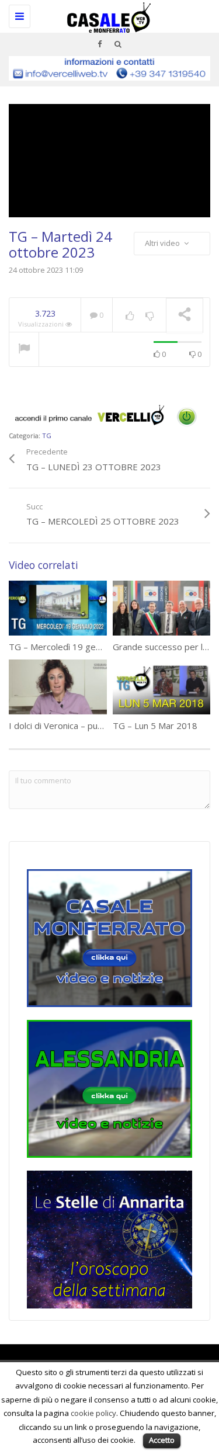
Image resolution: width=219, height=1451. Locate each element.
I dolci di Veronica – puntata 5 (67, 725)
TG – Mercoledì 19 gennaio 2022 (74, 646)
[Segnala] (24, 350)
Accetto (162, 1440)
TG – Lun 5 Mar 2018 (155, 725)
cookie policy (93, 1413)
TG (46, 435)
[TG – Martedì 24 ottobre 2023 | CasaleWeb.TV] (106, 14)
